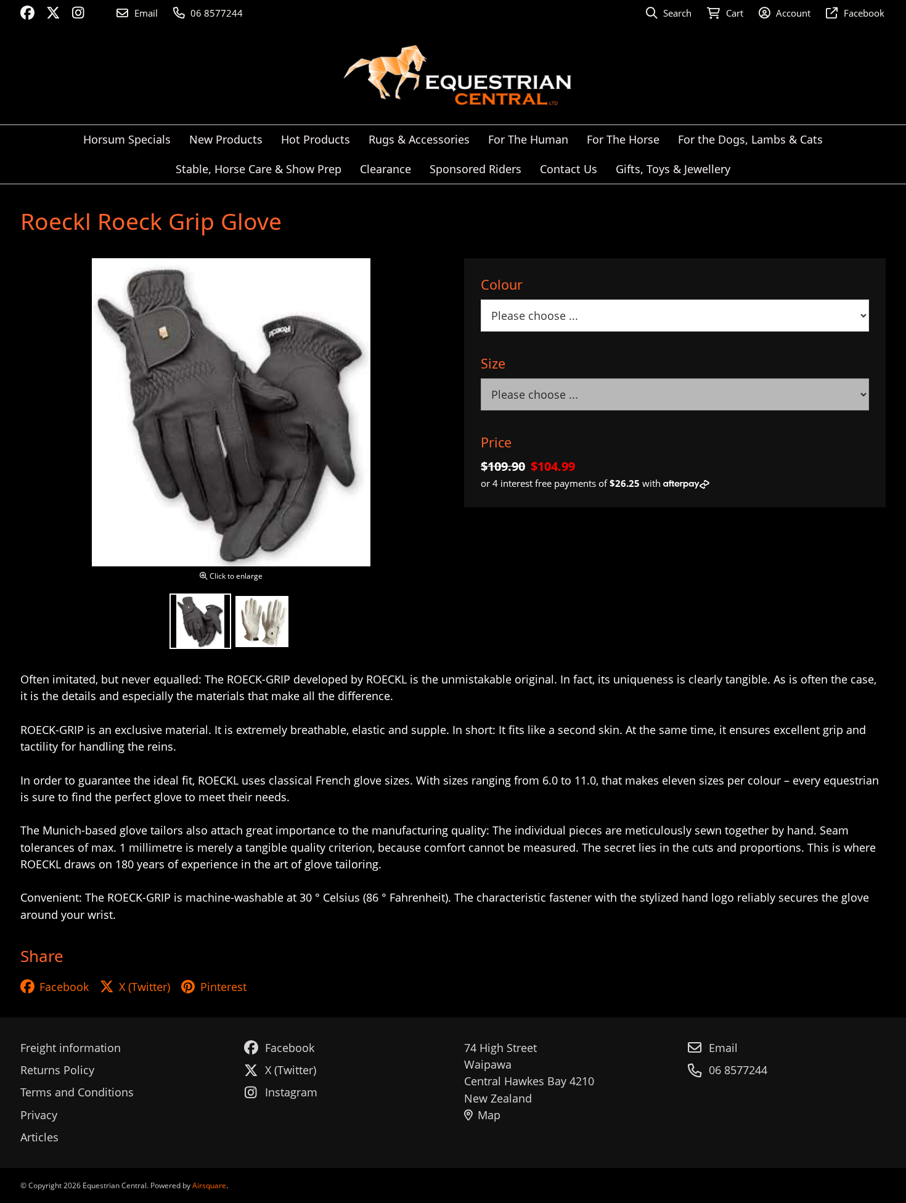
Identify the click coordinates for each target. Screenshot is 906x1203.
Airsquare (209, 1185)
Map (489, 1114)
